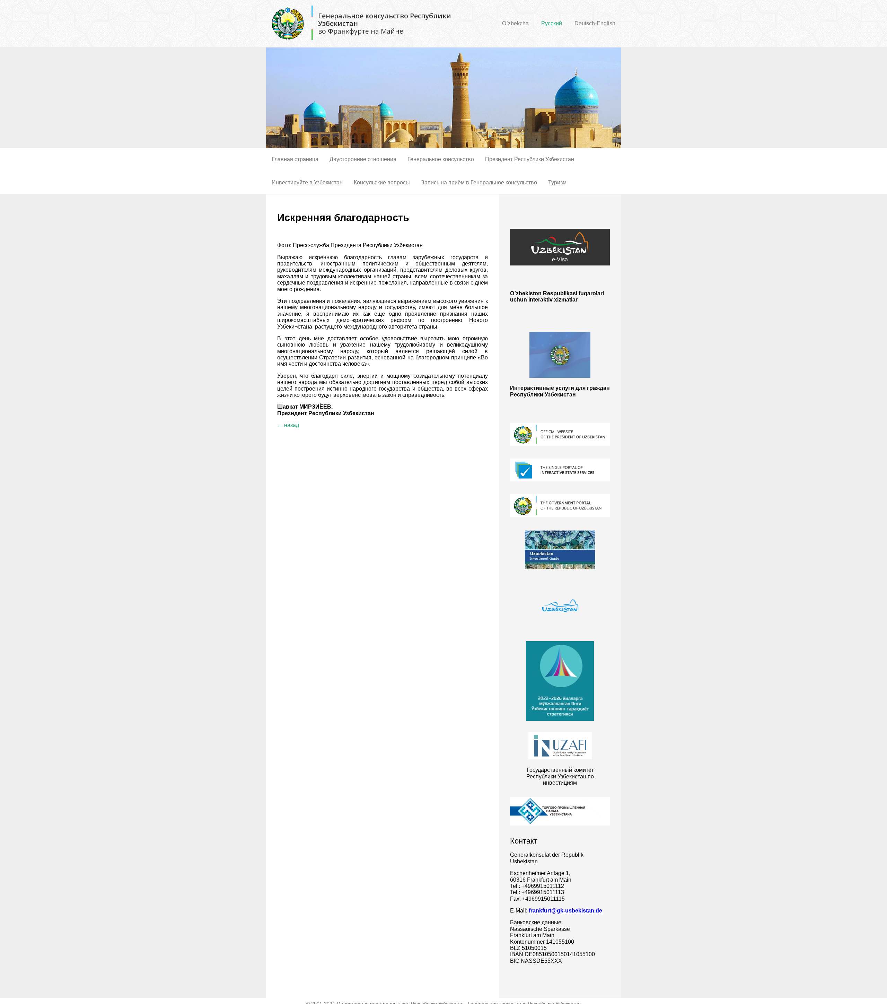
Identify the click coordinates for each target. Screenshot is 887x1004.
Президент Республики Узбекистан (529, 159)
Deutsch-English (594, 23)
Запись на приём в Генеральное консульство (479, 182)
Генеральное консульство (440, 159)
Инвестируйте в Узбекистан (307, 182)
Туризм (557, 182)
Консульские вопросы (382, 182)
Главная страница (295, 159)
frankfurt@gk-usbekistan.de (565, 911)
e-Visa (560, 259)
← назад (288, 425)
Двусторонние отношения (363, 159)
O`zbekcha (515, 23)
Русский (551, 23)
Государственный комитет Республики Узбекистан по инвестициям (560, 776)
